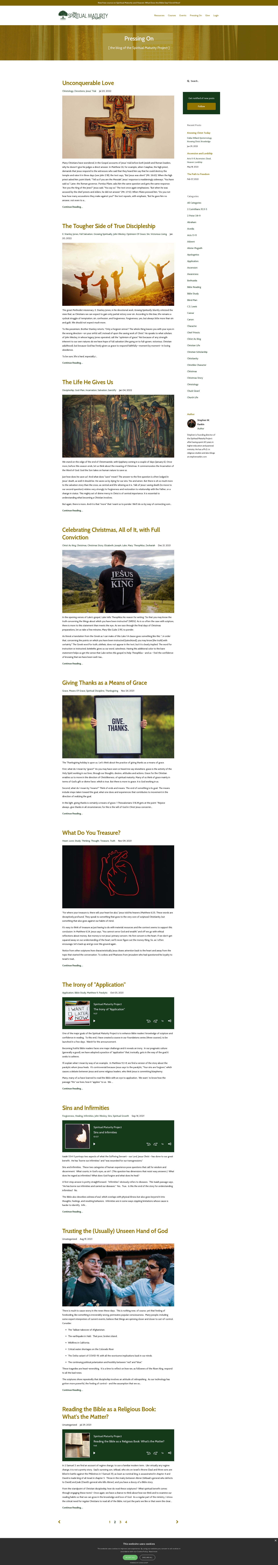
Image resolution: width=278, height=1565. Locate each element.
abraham (191, 222)
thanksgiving (111, 690)
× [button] (275, 1541)
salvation (102, 390)
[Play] (94, 1021)
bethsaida (192, 280)
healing (79, 1116)
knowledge (206, 141)
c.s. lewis (192, 306)
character (192, 326)
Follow (201, 106)
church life (192, 397)
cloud (208, 158)
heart (65, 840)
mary (130, 545)
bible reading (194, 287)
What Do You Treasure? (91, 832)
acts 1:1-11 (191, 158)
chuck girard (193, 391)
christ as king (69, 545)
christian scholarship (197, 352)
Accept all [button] (130, 1557)
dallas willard (193, 138)
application (68, 992)
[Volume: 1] (169, 1021)
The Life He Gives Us (87, 382)
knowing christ (193, 141)
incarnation (91, 390)
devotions (79, 91)
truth (112, 840)
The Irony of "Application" (94, 984)
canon (190, 319)
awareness (192, 274)
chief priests (193, 332)
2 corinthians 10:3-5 (197, 209)
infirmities (89, 1116)
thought (95, 840)
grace (65, 690)
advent (191, 241)
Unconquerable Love (88, 82)
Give (207, 15)
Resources (159, 15)
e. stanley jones (70, 234)
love (71, 840)
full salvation (86, 234)
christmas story (95, 545)
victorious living (159, 234)
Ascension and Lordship (200, 153)
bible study (80, 992)
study (78, 840)
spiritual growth (121, 1116)
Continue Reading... (72, 206)
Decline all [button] (147, 1557)
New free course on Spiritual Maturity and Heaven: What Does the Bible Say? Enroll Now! (139, 2)
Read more (153, 1551)
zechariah (150, 545)
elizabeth (109, 545)
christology (67, 91)
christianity (192, 358)
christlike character (196, 365)
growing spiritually (103, 234)
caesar (190, 313)
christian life (193, 345)
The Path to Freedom (198, 174)
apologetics (193, 254)
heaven (190, 162)
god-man (80, 390)
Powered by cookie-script (139, 1563)
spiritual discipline (95, 690)
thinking (86, 840)
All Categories (194, 202)
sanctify (112, 390)
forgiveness (68, 1116)
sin (148, 234)
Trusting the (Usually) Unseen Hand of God (115, 1230)
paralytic (103, 992)
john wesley (119, 234)
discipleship (68, 390)
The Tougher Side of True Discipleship (108, 226)
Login (216, 15)
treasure (104, 840)
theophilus (139, 545)
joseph (118, 545)
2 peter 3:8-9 (194, 215)
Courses (172, 15)
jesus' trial (91, 91)
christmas (82, 545)
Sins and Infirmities (85, 1107)
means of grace (77, 690)
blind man (192, 300)
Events (182, 15)
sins (110, 1116)
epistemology (206, 138)
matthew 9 (92, 992)
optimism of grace (136, 234)
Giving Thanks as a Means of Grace (104, 682)
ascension (200, 158)
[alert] (139, 1551)
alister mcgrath (194, 248)
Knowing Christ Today (198, 132)
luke (124, 545)
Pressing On (196, 15)
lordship (198, 162)
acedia (190, 228)
